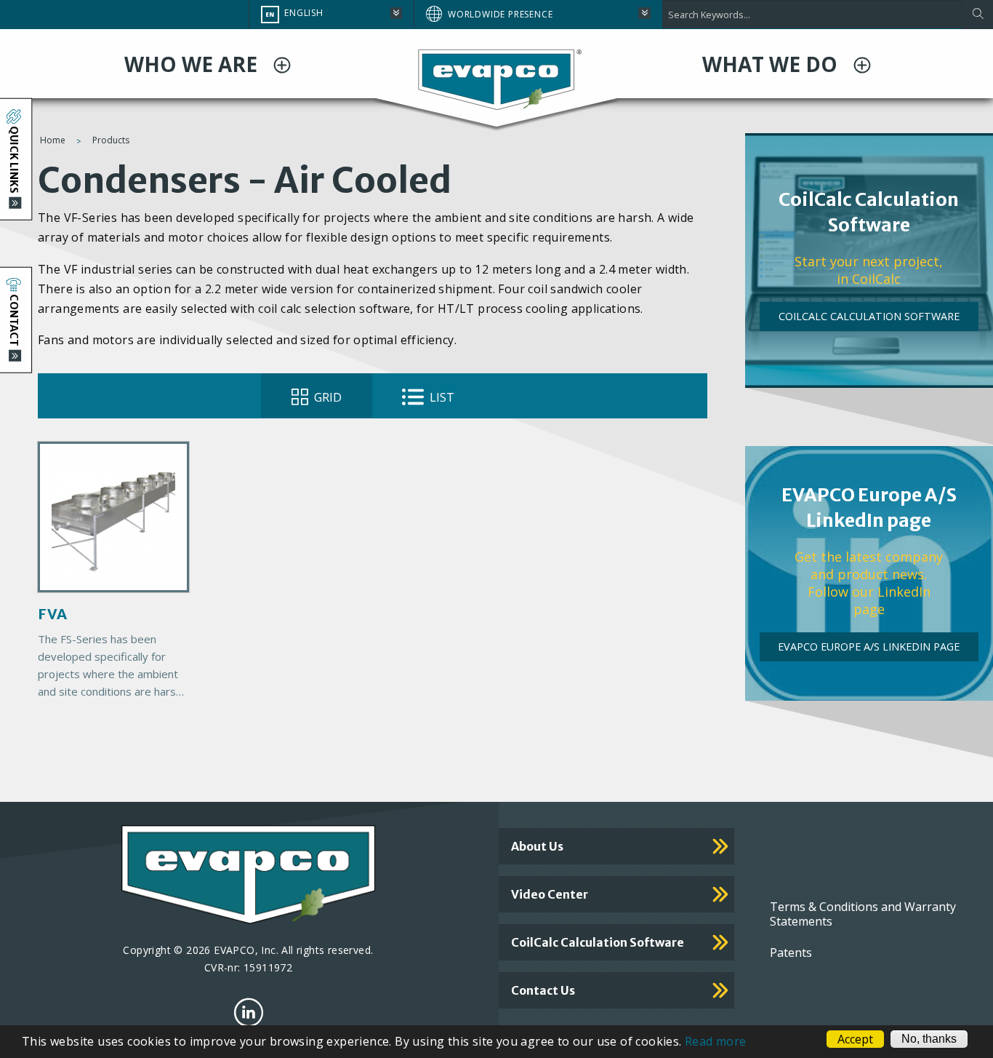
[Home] (496, 79)
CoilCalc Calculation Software (869, 316)
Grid (326, 397)
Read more (716, 1041)
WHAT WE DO (772, 64)
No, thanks (929, 1039)
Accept (855, 1039)
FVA (52, 614)
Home (52, 140)
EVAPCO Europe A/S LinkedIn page (869, 646)
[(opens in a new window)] (248, 1012)
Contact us (543, 990)
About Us (537, 846)
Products (110, 140)
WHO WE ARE (193, 64)
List (440, 397)
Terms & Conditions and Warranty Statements (863, 914)
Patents (791, 952)
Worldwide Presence (500, 14)
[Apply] (977, 14)
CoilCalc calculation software (597, 942)
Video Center (549, 894)
